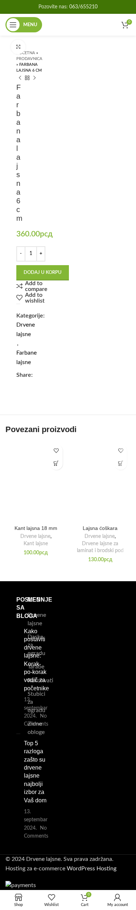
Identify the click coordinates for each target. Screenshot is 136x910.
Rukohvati (40, 680)
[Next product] (34, 78)
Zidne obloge (36, 728)
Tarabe (36, 667)
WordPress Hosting (91, 868)
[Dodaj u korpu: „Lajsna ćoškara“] (120, 463)
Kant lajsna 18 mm (36, 528)
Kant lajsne (36, 543)
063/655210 (83, 6)
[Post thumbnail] (17, 677)
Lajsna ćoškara (100, 528)
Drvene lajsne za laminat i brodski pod (100, 547)
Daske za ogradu (36, 645)
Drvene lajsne (35, 536)
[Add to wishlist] (56, 450)
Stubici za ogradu (36, 702)
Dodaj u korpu (43, 272)
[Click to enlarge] (18, 47)
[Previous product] (20, 78)
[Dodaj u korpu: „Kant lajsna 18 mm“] (56, 463)
